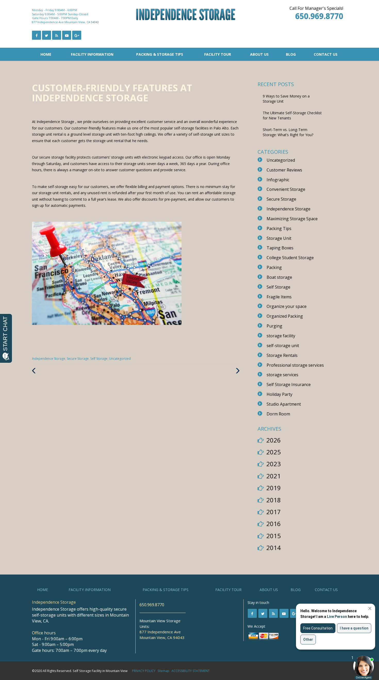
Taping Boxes (280, 248)
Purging (274, 326)
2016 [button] (273, 523)
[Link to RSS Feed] (56, 35)
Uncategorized (120, 358)
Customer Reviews (284, 170)
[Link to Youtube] (66, 35)
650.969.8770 (151, 605)
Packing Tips (279, 228)
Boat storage (279, 277)
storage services (282, 375)
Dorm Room (278, 414)
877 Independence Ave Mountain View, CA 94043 (65, 22)
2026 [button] (273, 440)
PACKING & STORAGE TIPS (159, 54)
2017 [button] (273, 511)
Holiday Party (279, 394)
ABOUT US (259, 54)
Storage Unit (279, 238)
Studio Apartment (284, 404)
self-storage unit (283, 345)
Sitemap (163, 671)
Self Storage (99, 358)
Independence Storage (48, 358)
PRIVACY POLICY (143, 671)
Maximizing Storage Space (292, 219)
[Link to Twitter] (46, 35)
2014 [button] (273, 547)
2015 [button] (273, 535)
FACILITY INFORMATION (92, 54)
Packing (274, 267)
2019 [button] (273, 488)
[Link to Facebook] (36, 35)
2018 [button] (273, 500)
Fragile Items (279, 297)
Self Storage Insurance (289, 384)
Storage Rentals (282, 355)
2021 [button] (273, 476)
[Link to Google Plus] (76, 35)
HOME (45, 54)
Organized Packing (285, 316)
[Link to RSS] (273, 613)
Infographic (278, 180)
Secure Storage (78, 358)
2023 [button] (273, 464)
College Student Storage (290, 257)
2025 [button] (273, 452)
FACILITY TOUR (217, 54)
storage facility (281, 336)
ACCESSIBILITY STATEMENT (190, 671)
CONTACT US (325, 54)
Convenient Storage (286, 189)
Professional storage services (295, 365)
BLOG (291, 54)
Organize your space (287, 306)
